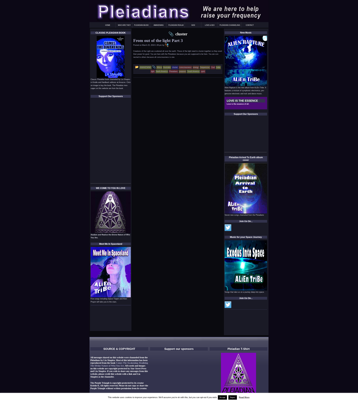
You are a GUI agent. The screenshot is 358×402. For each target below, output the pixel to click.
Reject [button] (232, 397)
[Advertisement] (246, 134)
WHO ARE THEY (124, 25)
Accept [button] (222, 397)
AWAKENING (158, 25)
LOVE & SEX (210, 25)
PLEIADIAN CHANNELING (230, 25)
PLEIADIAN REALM (175, 25)
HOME (107, 25)
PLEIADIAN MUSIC (141, 25)
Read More (244, 397)
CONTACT (250, 25)
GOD (193, 25)
